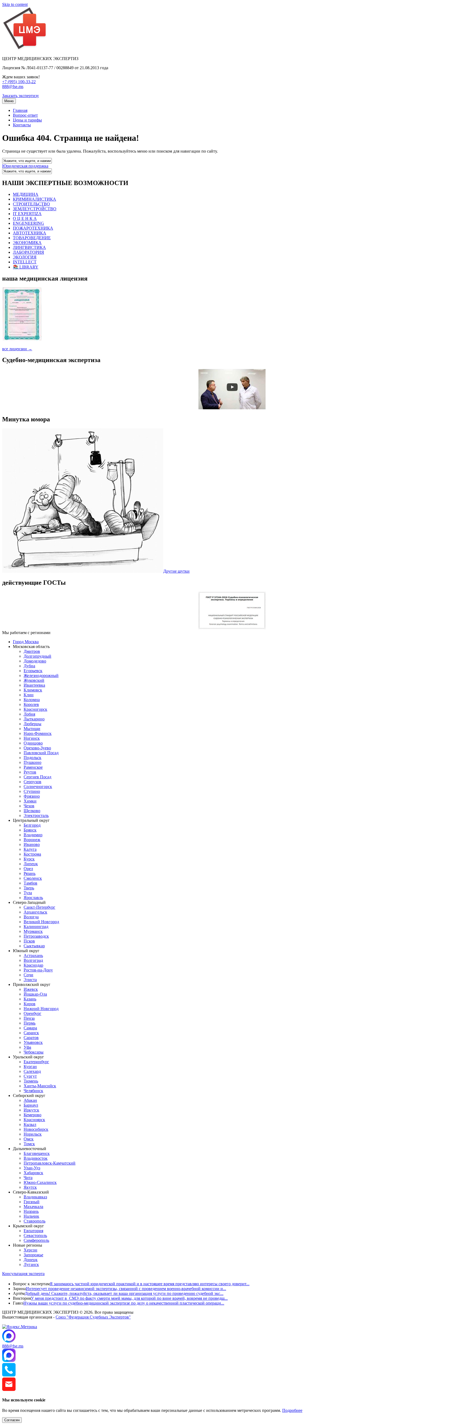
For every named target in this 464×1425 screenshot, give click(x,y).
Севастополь (35, 1235)
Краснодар (33, 965)
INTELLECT (25, 262)
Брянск (30, 830)
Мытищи (32, 728)
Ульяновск (33, 1042)
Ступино (32, 791)
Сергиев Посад (37, 777)
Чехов (29, 806)
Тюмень (31, 1081)
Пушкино (32, 762)
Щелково (32, 810)
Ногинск (32, 738)
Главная (20, 110)
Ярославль (33, 897)
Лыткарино (34, 719)
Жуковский (34, 680)
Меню (9, 101)
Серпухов (32, 781)
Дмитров (32, 651)
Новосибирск (36, 1129)
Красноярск (34, 1119)
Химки (30, 801)
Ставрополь (34, 1221)
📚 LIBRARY (25, 267)
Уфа (27, 1047)
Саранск (31, 1032)
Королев (31, 704)
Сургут (30, 1076)
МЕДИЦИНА (25, 194)
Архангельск (35, 912)
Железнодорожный (41, 675)
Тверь (29, 888)
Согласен (12, 1420)
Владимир (33, 835)
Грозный (31, 1201)
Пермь (29, 1023)
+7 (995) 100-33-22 (19, 81)
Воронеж (32, 839)
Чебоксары (34, 1052)
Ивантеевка (34, 685)
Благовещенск (37, 1153)
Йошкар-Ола (35, 994)
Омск (29, 1139)
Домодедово (35, 661)
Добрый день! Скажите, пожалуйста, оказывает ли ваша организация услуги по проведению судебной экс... (124, 1293)
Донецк (31, 1259)
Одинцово (33, 743)
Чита (28, 1177)
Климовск (33, 690)
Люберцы (32, 723)
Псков (29, 941)
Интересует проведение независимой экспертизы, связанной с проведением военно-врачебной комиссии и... (126, 1288)
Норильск (33, 1134)
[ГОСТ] (232, 627)
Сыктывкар (34, 946)
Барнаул (31, 1105)
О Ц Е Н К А (25, 218)
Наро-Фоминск (38, 733)
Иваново (32, 844)
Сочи (28, 975)
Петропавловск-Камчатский (49, 1163)
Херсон (30, 1250)
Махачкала (33, 1206)
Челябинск (33, 1090)
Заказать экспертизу (20, 95)
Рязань (29, 873)
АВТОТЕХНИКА (29, 233)
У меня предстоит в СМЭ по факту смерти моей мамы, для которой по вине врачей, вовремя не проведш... (129, 1298)
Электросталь (36, 815)
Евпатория (33, 1230)
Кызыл (30, 1124)
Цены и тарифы (27, 120)
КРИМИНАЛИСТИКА (34, 199)
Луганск (31, 1264)
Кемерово (32, 1115)
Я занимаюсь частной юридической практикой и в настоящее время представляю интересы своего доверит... (149, 1284)
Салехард (32, 1071)
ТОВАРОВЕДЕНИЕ (32, 237)
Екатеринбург (36, 1061)
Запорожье (33, 1255)
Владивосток (36, 1158)
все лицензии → (17, 349)
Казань (30, 999)
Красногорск (35, 709)
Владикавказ (35, 1197)
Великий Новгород (41, 921)
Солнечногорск (38, 786)
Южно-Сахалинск (40, 1182)
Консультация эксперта (23, 1273)
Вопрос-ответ (25, 115)
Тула (28, 892)
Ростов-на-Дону (38, 970)
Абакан (30, 1100)
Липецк (31, 863)
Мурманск (33, 931)
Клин (29, 695)
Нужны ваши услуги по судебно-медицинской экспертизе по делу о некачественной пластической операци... (123, 1303)
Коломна (32, 699)
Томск (29, 1144)
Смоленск (33, 878)
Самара (30, 1028)
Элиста (30, 979)
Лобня (29, 714)
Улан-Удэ (32, 1168)
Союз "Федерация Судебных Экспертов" (93, 1317)
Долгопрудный (37, 656)
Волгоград (33, 960)
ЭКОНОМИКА (27, 242)
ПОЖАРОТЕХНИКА (33, 228)
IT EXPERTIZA (27, 213)
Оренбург (32, 1013)
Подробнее (292, 1410)
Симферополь (36, 1240)
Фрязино (32, 796)
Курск (29, 859)
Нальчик (31, 1216)
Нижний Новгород (41, 1008)
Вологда (31, 917)
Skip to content (15, 4)
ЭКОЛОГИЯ (25, 257)
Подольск (32, 757)
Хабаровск (33, 1172)
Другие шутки (176, 571)
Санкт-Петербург (39, 907)
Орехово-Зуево (37, 748)
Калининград (36, 926)
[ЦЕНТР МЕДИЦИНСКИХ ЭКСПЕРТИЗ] (24, 49)
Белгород (32, 825)
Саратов (31, 1037)
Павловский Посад (41, 752)
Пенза (29, 1018)
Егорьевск (33, 670)
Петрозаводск (36, 936)
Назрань (31, 1211)
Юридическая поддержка (25, 166)
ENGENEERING (28, 223)
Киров (29, 1003)
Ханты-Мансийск (40, 1086)
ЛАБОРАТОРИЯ (28, 252)
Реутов (30, 772)
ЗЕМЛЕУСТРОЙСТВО (34, 209)
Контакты (22, 125)
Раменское (33, 767)
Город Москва (26, 641)
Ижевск (31, 989)
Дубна (29, 666)
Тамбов (30, 883)
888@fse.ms (12, 86)
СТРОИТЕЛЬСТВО (31, 204)
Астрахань (33, 955)
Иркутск (31, 1110)
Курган (30, 1066)
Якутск (30, 1187)
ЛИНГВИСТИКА (29, 247)
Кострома (32, 854)
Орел (28, 868)
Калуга (30, 849)
